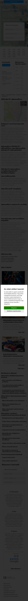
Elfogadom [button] (14, 307)
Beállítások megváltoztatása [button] (14, 311)
